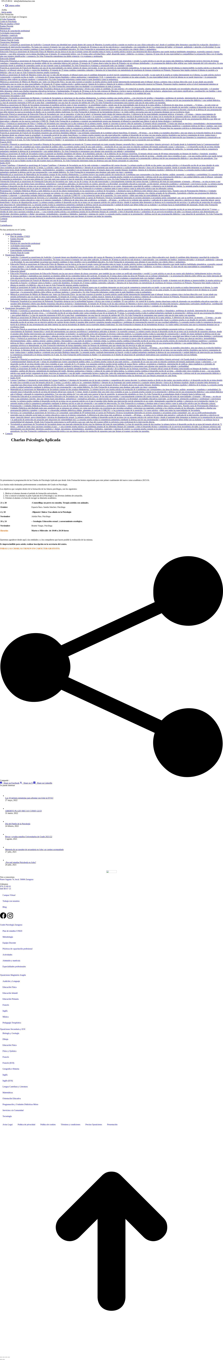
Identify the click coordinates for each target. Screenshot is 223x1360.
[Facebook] (3, 915)
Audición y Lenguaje (11, 981)
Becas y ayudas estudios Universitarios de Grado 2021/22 (28, 837)
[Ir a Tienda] (111, 1352)
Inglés (5, 1011)
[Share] (4, 1357)
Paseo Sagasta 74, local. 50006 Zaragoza (16, 879)
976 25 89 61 (5, 886)
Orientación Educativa (12, 1098)
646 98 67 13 (5, 889)
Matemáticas (8, 1092)
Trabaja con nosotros (11, 901)
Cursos (3, 221)
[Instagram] (10, 915)
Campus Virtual (9, 895)
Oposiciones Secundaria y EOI (12, 1029)
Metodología (8, 937)
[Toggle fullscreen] (6, 1357)
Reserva (9, 225)
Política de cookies (48, 1124)
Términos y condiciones (70, 1124)
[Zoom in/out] (9, 1357)
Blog (5, 907)
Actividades (7, 955)
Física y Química (9, 1051)
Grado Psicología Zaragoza (11, 925)
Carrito (3, 225)
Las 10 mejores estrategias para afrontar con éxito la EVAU (29, 798)
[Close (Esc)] (1, 1357)
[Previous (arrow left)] (1, 1359)
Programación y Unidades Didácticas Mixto (20, 1104)
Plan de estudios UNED (12, 931)
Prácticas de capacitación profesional (17, 949)
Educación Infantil (10, 993)
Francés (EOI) (8, 1063)
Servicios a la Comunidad (13, 1110)
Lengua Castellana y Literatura (15, 1087)
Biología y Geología (11, 1033)
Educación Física (10, 987)
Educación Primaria (11, 999)
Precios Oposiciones (93, 1124)
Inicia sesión (7, 12)
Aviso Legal (8, 1124)
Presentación (112, 1124)
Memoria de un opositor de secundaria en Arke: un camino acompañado (34, 849)
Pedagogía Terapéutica (12, 1023)
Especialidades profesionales (14, 966)
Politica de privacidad (26, 1124)
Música (6, 1017)
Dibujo (5, 1039)
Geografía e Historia (11, 1069)
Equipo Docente (9, 943)
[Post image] (11, 796)
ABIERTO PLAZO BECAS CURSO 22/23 (23, 811)
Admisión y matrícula (11, 960)
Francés (6, 1005)
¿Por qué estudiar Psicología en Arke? (20, 862)
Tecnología (7, 1116)
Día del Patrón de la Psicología (17, 824)
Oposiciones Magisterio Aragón (13, 975)
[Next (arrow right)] (4, 1359)
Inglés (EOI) (8, 1081)
